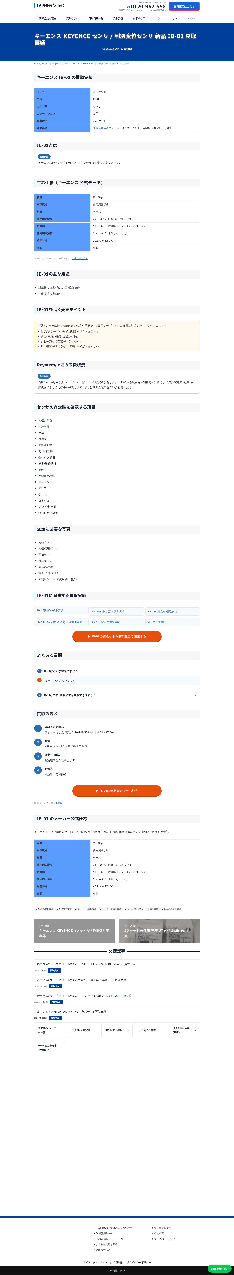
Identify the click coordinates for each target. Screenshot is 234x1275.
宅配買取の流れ (117, 1030)
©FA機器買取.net (117, 1270)
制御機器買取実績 (172, 909)
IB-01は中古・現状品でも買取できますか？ (66, 695)
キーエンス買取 (157, 622)
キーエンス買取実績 (86, 909)
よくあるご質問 (150, 1030)
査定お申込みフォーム (106, 128)
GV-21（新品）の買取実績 (106, 622)
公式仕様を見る (80, 258)
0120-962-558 (148, 6)
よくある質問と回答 (107, 1244)
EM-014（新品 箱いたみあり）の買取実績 (59, 622)
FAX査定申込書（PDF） (184, 1030)
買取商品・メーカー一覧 (49, 1030)
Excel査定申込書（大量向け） (49, 1047)
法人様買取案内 (162, 1227)
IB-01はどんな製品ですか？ (57, 671)
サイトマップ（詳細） (112, 1262)
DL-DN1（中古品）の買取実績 (108, 611)
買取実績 (128, 49)
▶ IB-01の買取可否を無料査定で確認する (117, 636)
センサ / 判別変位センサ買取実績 (142, 909)
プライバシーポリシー (166, 1238)
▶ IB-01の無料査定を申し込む (117, 790)
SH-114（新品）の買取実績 (162, 611)
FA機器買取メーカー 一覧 (110, 1238)
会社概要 (159, 1233)
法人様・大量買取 (83, 1030)
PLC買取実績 (65, 909)
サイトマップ (90, 1262)
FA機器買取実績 (45, 909)
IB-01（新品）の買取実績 (49, 610)
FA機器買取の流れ (106, 1233)
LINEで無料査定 (220, 1268)
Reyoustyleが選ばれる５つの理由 (114, 1227)
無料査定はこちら (184, 6)
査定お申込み (103, 1249)
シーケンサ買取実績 (111, 909)
